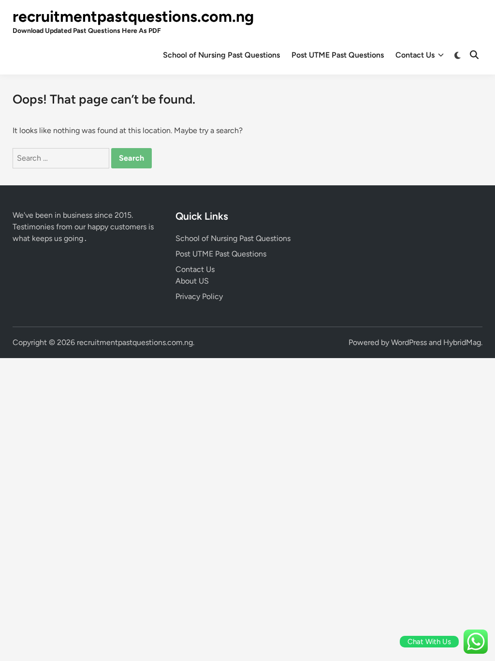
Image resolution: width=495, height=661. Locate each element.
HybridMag (462, 342)
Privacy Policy (199, 296)
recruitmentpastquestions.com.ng (133, 16)
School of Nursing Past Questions (221, 55)
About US (192, 280)
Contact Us (415, 55)
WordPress (409, 342)
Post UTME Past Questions (337, 55)
